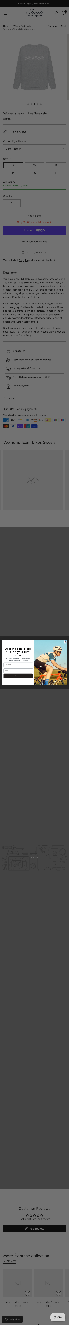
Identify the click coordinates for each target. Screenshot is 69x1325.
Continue (18, 676)
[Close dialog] (65, 641)
